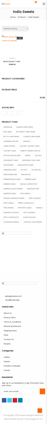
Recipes (7, 344)
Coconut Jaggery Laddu (29, 146)
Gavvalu (38, 155)
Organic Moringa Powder (14, 198)
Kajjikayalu (36, 170)
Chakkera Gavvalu (11, 141)
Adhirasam (8, 127)
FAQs (6, 335)
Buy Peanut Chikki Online (25, 132)
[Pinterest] (15, 113)
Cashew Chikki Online (31, 136)
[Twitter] (9, 113)
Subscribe (42, 391)
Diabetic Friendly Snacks (30, 151)
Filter (42, 97)
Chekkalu (26, 141)
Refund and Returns (12, 326)
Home (13, 17)
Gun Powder (8, 165)
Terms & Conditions (12, 322)
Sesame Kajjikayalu (11, 212)
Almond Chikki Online (24, 127)
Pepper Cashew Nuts (26, 203)
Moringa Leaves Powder (13, 189)
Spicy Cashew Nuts (11, 217)
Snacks (7, 370)
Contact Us (9, 339)
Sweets (12, 58)
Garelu (27, 155)
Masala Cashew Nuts (28, 184)
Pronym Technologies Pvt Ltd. (30, 419)
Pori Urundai (9, 208)
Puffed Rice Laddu (25, 208)
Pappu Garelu (9, 203)
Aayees (23, 415)
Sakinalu (39, 208)
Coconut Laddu (10, 151)
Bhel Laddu (8, 132)
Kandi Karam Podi (10, 174)
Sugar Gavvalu (29, 217)
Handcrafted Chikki (25, 165)
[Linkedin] (20, 113)
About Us (8, 313)
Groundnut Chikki (11, 160)
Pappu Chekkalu (35, 198)
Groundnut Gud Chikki (31, 160)
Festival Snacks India (12, 155)
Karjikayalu (26, 174)
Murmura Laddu (10, 193)
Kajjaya (24, 170)
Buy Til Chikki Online (11, 136)
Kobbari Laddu (30, 179)
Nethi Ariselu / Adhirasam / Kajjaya (12, 61)
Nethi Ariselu (25, 193)
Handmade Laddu (10, 170)
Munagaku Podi (33, 189)
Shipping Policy (10, 330)
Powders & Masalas (12, 366)
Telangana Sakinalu (11, 222)
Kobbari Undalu (10, 184)
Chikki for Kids (9, 146)
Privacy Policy (10, 317)
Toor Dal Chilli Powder (33, 222)
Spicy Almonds (29, 212)
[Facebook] (4, 113)
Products (22, 17)
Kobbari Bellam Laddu (12, 179)
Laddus (7, 357)
